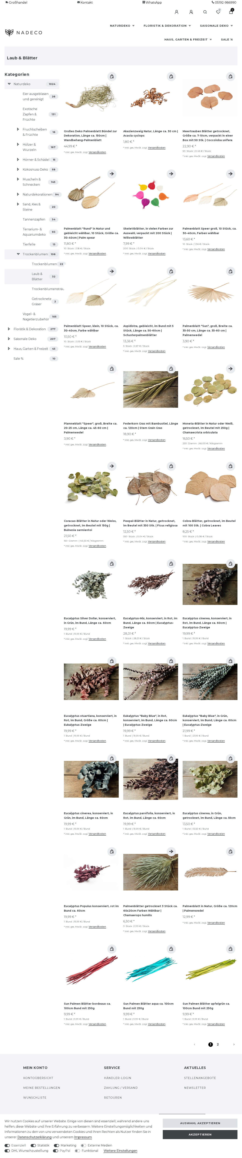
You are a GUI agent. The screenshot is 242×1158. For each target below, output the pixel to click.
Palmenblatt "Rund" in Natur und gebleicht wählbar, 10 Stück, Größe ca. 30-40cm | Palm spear (91, 233)
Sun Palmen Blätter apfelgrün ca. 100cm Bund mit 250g (206, 1006)
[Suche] (205, 12)
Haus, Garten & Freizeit (186, 39)
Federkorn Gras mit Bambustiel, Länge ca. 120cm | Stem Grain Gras (150, 426)
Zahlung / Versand (121, 1088)
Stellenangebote (200, 1078)
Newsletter (195, 1088)
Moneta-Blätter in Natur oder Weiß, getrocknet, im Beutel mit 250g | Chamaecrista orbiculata (208, 428)
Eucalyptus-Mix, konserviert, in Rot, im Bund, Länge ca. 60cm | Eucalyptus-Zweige (150, 623)
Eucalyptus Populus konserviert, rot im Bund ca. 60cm (91, 908)
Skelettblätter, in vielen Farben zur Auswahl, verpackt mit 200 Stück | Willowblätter (148, 233)
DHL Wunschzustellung (29, 1151)
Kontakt (86, 2)
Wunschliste (35, 1097)
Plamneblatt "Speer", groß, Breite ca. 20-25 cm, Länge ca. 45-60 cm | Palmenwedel (90, 428)
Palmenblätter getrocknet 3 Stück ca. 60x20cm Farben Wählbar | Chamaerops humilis (150, 911)
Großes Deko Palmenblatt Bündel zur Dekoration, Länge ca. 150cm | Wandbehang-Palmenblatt (90, 136)
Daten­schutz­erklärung (34, 1137)
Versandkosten (97, 152)
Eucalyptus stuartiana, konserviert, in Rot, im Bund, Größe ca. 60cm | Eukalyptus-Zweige (90, 720)
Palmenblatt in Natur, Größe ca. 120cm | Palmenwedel (210, 908)
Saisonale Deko (215, 25)
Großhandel (17, 2)
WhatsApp (153, 2)
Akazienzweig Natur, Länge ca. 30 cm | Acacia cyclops (150, 133)
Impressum (83, 1137)
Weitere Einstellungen (120, 1151)
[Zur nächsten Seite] (229, 1044)
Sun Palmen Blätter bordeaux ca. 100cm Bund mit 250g (87, 1006)
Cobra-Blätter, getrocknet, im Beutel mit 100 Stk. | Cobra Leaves (209, 523)
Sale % (227, 39)
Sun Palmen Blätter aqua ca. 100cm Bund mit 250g (148, 1006)
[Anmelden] (177, 12)
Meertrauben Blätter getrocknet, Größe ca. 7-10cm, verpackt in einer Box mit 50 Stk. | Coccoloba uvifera (208, 136)
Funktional (90, 1151)
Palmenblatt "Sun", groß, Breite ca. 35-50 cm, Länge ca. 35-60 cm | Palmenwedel (208, 330)
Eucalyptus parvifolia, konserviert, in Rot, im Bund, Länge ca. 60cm (149, 815)
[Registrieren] (192, 12)
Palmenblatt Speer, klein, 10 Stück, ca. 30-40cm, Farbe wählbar (91, 328)
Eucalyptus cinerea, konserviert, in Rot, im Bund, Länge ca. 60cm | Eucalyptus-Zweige (207, 623)
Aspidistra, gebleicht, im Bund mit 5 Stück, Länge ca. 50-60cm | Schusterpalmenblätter (148, 330)
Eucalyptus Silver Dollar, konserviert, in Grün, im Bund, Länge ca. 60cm (90, 620)
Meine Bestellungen (41, 1088)
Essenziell (18, 1145)
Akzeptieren (200, 1134)
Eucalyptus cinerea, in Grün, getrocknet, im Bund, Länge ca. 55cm (209, 815)
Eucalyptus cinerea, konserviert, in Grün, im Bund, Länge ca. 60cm (88, 815)
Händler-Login (117, 1078)
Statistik (43, 1145)
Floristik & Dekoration (166, 25)
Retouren (113, 1097)
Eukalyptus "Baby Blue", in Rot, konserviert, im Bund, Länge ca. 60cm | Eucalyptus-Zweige (150, 720)
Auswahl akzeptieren (200, 1123)
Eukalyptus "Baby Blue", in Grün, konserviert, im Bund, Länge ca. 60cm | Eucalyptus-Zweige (209, 720)
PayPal (65, 1151)
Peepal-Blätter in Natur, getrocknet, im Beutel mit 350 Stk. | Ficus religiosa (150, 523)
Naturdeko (120, 25)
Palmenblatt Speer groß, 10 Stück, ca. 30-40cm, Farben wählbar (210, 231)
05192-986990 (225, 2)
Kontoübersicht (38, 1078)
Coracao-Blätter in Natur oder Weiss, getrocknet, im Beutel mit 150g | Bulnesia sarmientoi (90, 525)
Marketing (68, 1145)
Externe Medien (100, 1145)
